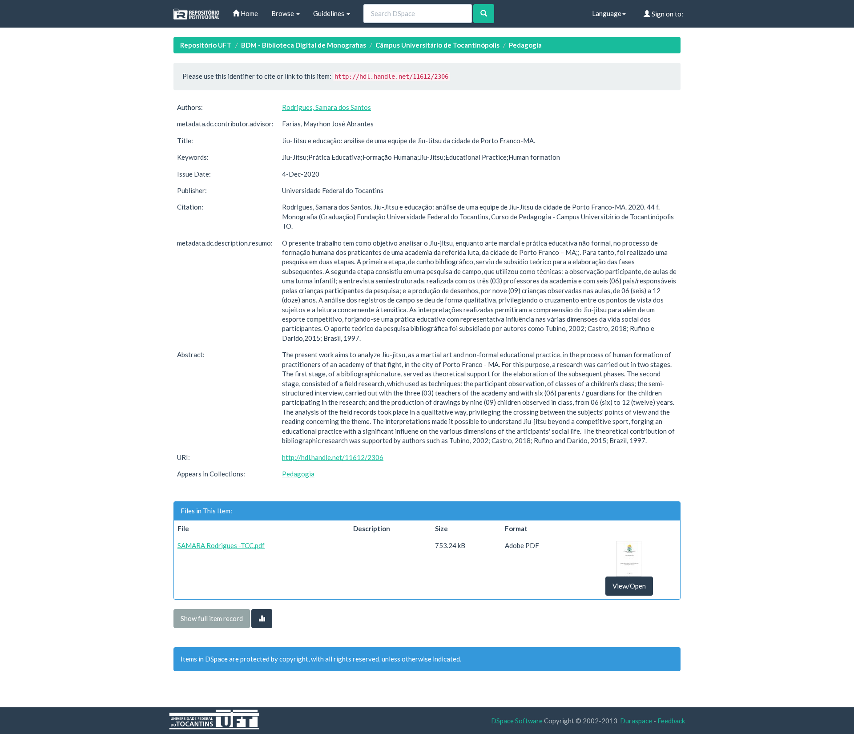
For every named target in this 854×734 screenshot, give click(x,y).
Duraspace (636, 721)
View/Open (629, 586)
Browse (283, 13)
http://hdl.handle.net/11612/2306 (332, 457)
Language (606, 13)
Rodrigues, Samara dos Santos (326, 107)
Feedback (671, 721)
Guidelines (329, 13)
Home (248, 13)
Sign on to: (666, 14)
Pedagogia (525, 45)
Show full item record (212, 618)
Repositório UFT (206, 45)
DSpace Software (517, 721)
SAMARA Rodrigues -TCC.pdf (221, 545)
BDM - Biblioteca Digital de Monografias (303, 45)
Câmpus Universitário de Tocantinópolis (437, 45)
